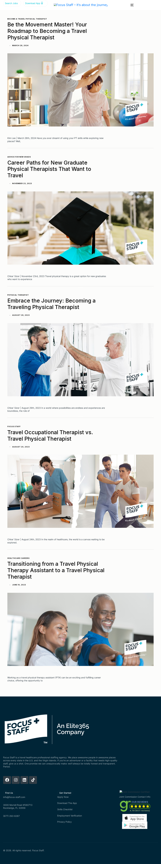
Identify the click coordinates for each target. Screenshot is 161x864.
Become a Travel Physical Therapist (27, 19)
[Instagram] (16, 780)
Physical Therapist (18, 295)
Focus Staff (14, 426)
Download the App (67, 803)
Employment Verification (69, 815)
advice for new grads (19, 157)
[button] (134, 817)
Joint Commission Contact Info (134, 796)
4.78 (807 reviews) (140, 810)
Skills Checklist (64, 809)
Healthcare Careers (18, 558)
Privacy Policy (64, 821)
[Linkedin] (24, 780)
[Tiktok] (33, 780)
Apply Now (63, 797)
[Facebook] (7, 780)
